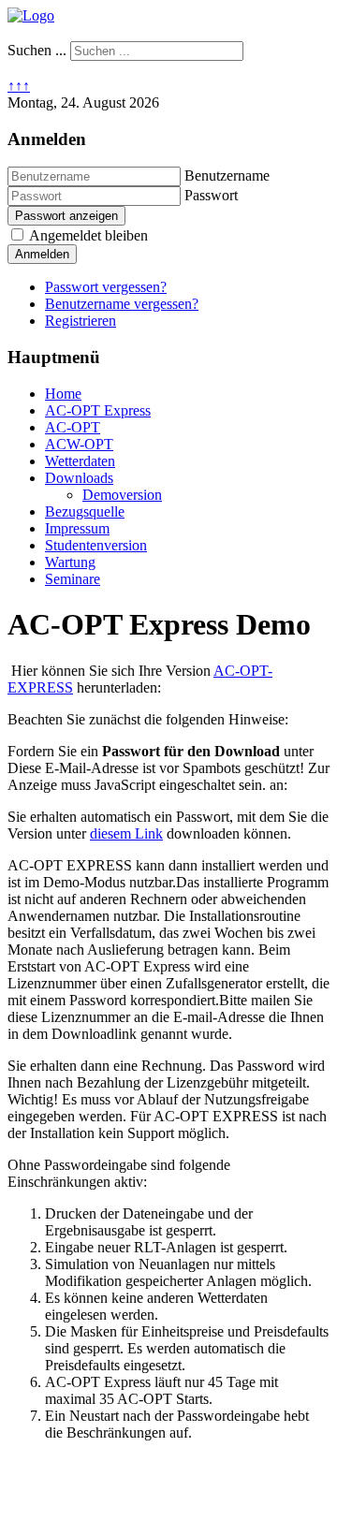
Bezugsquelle (85, 511)
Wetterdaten (80, 461)
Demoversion (122, 495)
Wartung (70, 562)
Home (63, 394)
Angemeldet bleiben (88, 235)
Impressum (77, 528)
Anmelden (42, 254)
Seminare (72, 579)
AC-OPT (72, 427)
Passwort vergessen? (106, 287)
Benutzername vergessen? (121, 304)
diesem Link (126, 833)
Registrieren (80, 321)
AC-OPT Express (98, 410)
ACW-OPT (79, 444)
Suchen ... (36, 50)
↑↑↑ (18, 86)
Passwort (211, 195)
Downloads (79, 478)
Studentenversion (96, 545)
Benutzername (227, 175)
